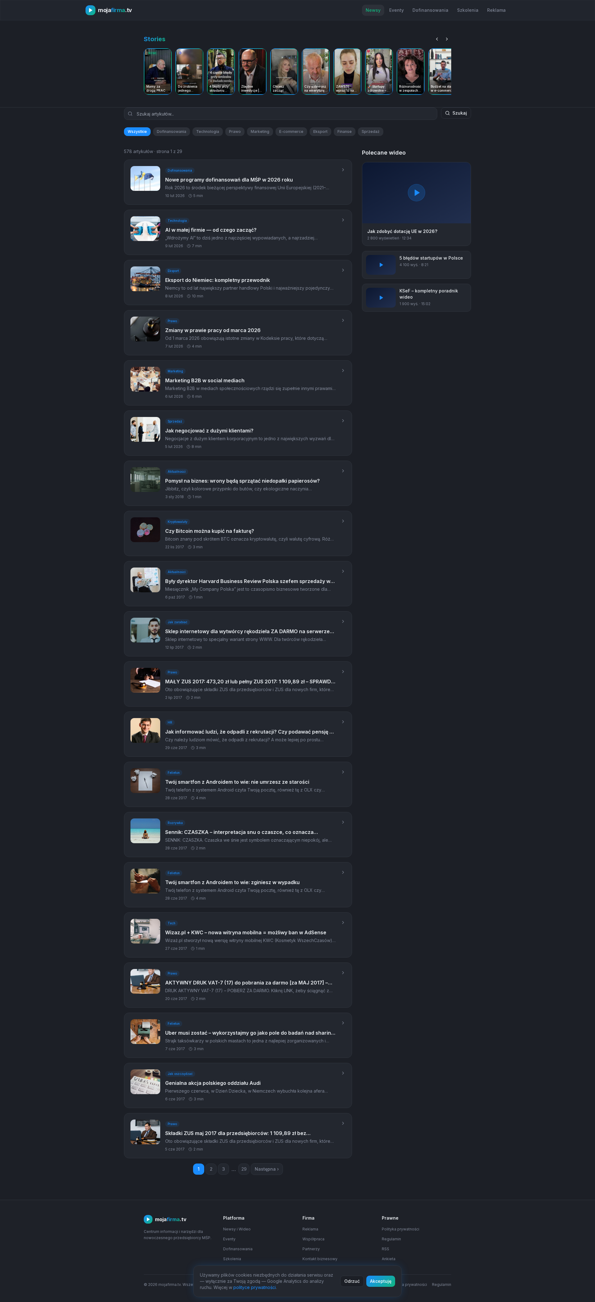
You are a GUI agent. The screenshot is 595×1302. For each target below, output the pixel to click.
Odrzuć (352, 1281)
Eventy (396, 10)
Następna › (267, 1169)
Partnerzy (311, 1249)
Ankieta (388, 1258)
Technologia (207, 131)
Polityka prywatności (400, 1229)
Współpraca (313, 1239)
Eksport (320, 131)
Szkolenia (467, 10)
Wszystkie (137, 131)
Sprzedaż (371, 131)
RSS (385, 1249)
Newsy (373, 10)
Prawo (235, 131)
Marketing (260, 131)
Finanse (344, 131)
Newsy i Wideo (237, 1229)
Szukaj (459, 113)
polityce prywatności (254, 1287)
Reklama (496, 10)
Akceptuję (380, 1281)
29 (244, 1169)
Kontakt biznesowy (319, 1258)
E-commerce (291, 131)
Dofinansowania (430, 10)
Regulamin (391, 1239)
